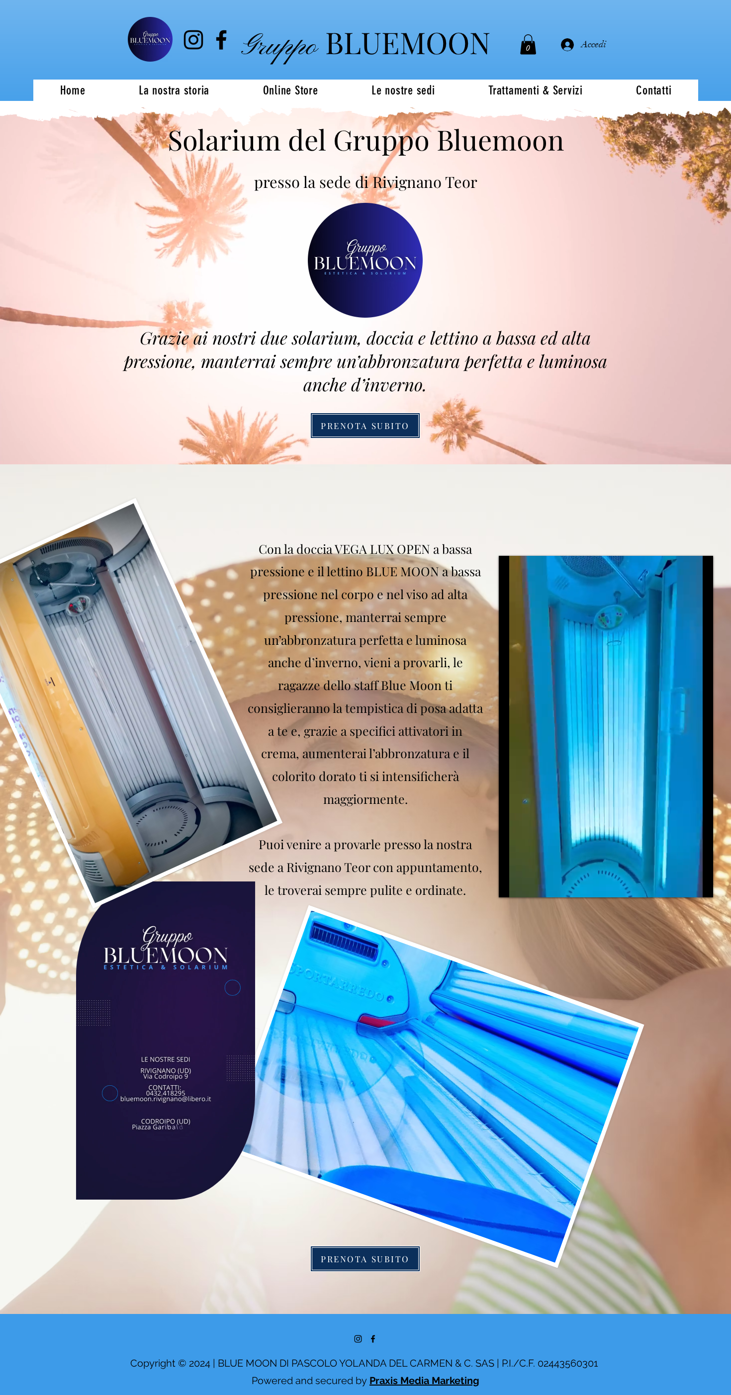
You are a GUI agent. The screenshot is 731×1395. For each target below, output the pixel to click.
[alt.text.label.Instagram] (193, 40)
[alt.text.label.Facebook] (221, 40)
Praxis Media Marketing (424, 1381)
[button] (528, 44)
